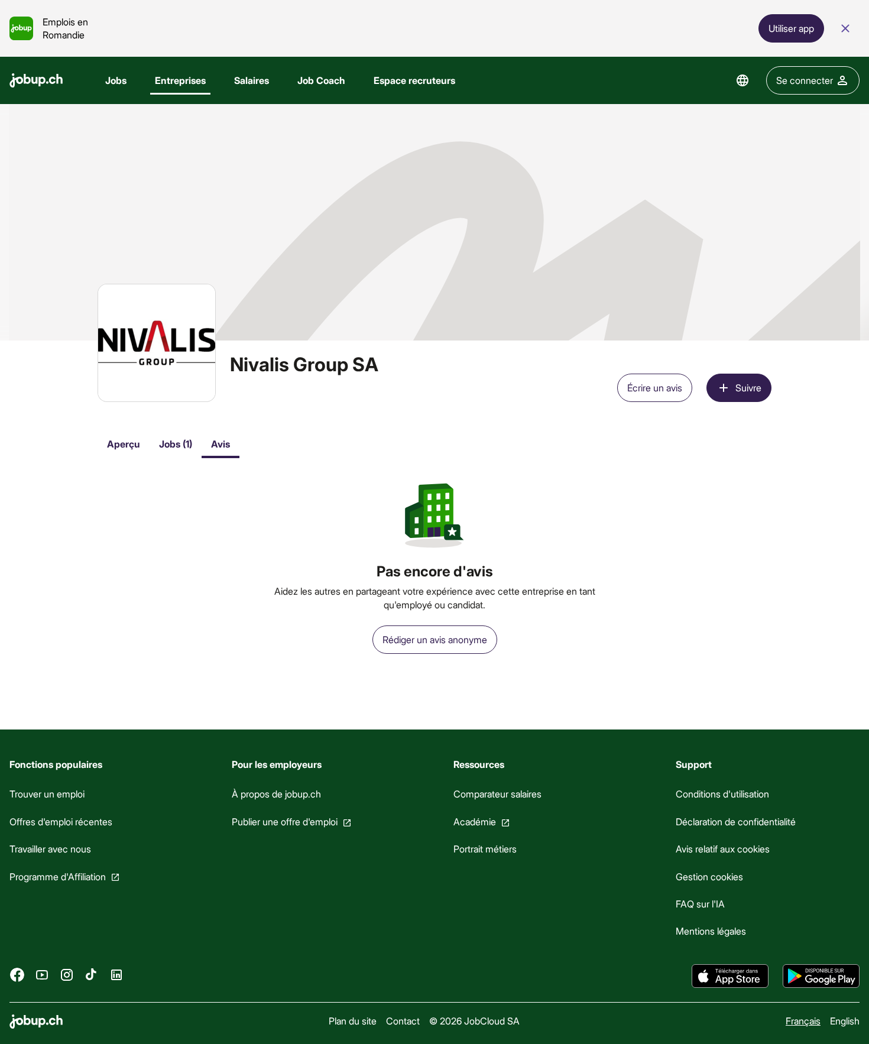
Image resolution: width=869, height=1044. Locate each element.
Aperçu (123, 443)
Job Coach (321, 80)
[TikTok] (91, 975)
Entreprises (180, 80)
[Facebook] (17, 975)
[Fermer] (845, 28)
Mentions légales (711, 930)
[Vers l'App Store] (730, 976)
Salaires (251, 80)
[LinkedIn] (116, 975)
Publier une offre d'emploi (285, 821)
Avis (220, 443)
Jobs (116, 80)
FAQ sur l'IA (700, 903)
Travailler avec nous (50, 848)
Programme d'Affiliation (57, 876)
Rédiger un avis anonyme (434, 639)
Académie (474, 821)
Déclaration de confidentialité (736, 821)
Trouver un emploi (47, 793)
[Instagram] (66, 975)
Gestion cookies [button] (709, 876)
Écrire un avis (654, 387)
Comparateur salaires (497, 793)
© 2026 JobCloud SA (474, 1020)
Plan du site (353, 1020)
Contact (403, 1020)
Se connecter (804, 80)
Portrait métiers (485, 848)
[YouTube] (42, 975)
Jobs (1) (175, 443)
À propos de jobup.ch (276, 793)
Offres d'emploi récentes (60, 821)
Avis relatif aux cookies (723, 848)
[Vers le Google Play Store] (821, 976)
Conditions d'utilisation (722, 793)
